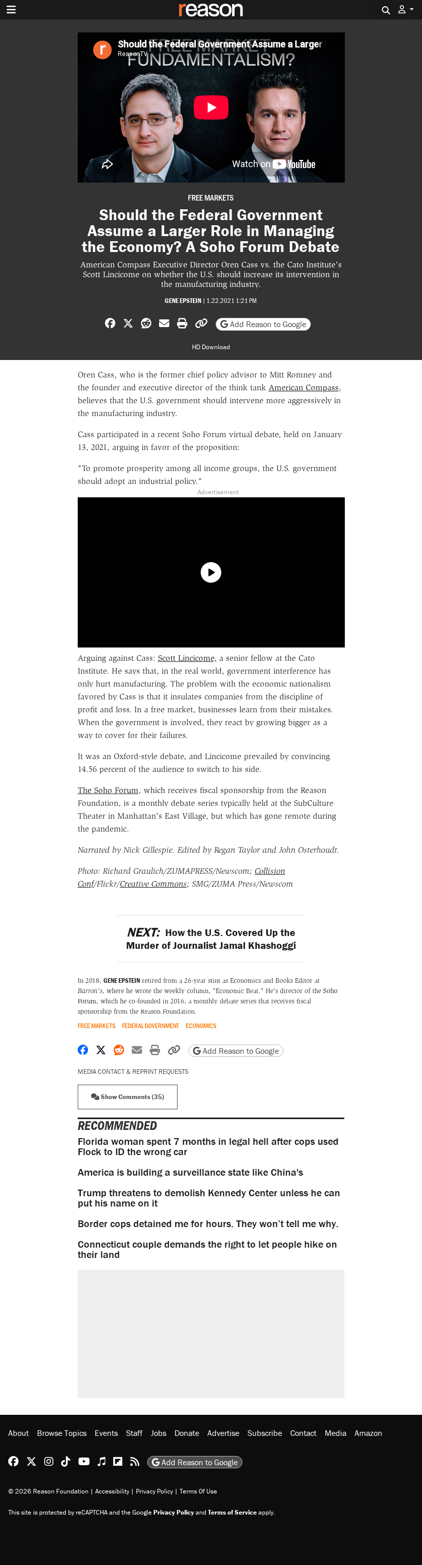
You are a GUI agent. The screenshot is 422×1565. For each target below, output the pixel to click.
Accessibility (112, 1491)
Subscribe (265, 1433)
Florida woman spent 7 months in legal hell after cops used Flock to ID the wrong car (208, 1146)
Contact (303, 1433)
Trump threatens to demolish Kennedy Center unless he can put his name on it (209, 1197)
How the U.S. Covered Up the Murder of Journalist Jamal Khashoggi (211, 938)
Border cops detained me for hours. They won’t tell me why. (208, 1223)
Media (335, 1433)
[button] (406, 9)
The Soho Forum (108, 790)
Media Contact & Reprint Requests (133, 1071)
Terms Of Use (198, 1491)
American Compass (304, 387)
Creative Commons (153, 884)
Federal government (150, 1025)
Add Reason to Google (267, 324)
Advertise (223, 1433)
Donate (186, 1433)
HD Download (211, 347)
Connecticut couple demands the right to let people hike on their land (207, 1249)
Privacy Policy (154, 1491)
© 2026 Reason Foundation (48, 1491)
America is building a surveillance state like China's (190, 1171)
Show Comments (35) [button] (131, 1096)
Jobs (158, 1433)
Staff (134, 1433)
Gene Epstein (183, 300)
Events (106, 1433)
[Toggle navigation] (11, 9)
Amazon (368, 1433)
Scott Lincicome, (187, 658)
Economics (201, 1025)
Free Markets (211, 197)
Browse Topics (61, 1433)
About (18, 1433)
